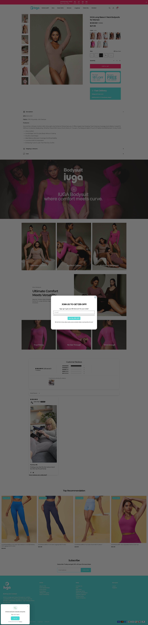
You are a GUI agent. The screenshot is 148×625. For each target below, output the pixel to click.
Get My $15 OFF (74, 318)
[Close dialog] (95, 297)
